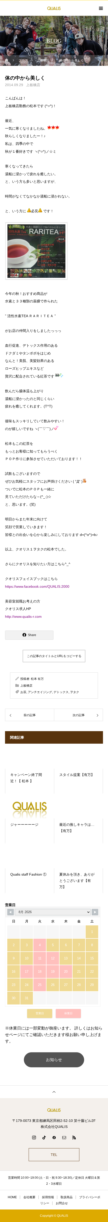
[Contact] (64, 1137)
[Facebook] (54, 1137)
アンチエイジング (40, 692)
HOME (12, 1197)
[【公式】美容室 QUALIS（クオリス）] (54, 1110)
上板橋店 (33, 85)
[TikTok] (43, 1137)
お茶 (23, 692)
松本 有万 (37, 679)
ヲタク (74, 692)
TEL (54, 1155)
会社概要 (29, 1197)
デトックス (61, 692)
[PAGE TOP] (54, 1091)
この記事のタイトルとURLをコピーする (54, 656)
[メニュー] (100, 8)
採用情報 (48, 1197)
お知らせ (54, 1060)
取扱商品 (67, 1197)
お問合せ (62, 1203)
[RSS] (74, 1137)
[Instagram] (33, 1137)
